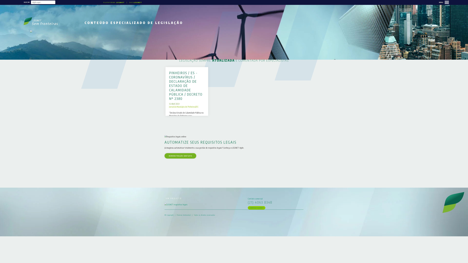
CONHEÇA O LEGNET (256, 208)
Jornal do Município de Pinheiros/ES (183, 107)
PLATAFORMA (114, 2)
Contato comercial (255, 198)
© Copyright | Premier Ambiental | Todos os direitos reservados (190, 215)
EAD (135, 2)
